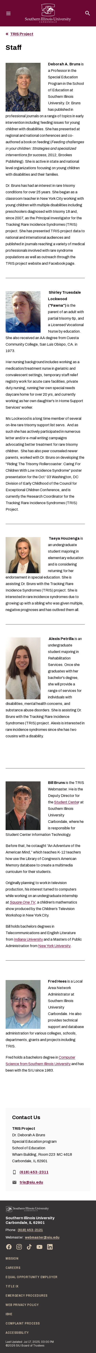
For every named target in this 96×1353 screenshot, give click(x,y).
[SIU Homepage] (48, 13)
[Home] (27, 1209)
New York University (54, 946)
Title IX (12, 1286)
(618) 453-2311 (34, 1172)
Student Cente (66, 802)
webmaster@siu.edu (42, 1237)
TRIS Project (21, 34)
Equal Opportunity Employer (32, 1277)
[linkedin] (50, 1247)
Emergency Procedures (27, 1295)
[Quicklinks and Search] (87, 13)
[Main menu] (8, 13)
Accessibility (17, 1333)
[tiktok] (29, 1247)
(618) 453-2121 (30, 1230)
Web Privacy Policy (22, 1305)
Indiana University (28, 939)
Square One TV (22, 902)
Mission (12, 1258)
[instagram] (19, 1247)
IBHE (9, 1314)
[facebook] (9, 1247)
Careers (13, 1268)
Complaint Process (23, 1323)
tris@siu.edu (31, 1182)
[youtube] (39, 1247)
